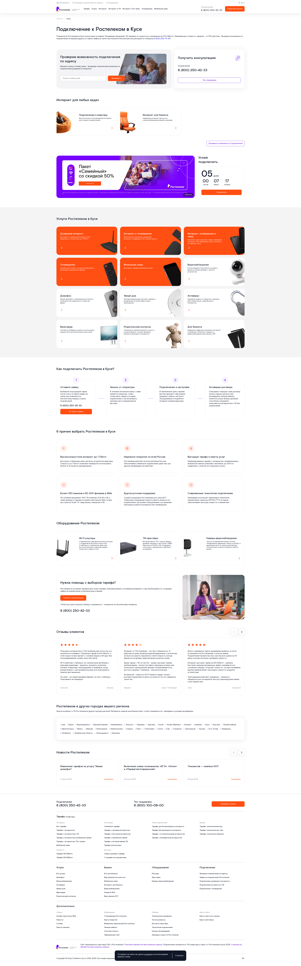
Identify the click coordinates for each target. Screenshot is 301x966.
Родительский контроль (66, 896)
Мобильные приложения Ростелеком (119, 924)
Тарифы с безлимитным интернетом (167, 838)
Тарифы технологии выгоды (211, 826)
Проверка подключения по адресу (89, 3)
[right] (242, 632)
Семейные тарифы (112, 826)
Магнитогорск (68, 729)
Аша (63, 724)
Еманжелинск (116, 724)
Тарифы (86, 9)
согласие (148, 954)
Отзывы (59, 924)
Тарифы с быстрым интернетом (117, 834)
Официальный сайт (112, 935)
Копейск (187, 724)
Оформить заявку (228, 804)
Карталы (151, 724)
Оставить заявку (76, 411)
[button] (150, 37)
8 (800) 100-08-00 (149, 805)
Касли (161, 724)
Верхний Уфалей (100, 724)
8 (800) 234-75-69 (162, 38)
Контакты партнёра (160, 924)
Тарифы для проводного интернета (166, 830)
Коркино (198, 724)
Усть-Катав (213, 729)
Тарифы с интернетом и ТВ (67, 834)
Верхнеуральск (83, 724)
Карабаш (141, 724)
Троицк (202, 729)
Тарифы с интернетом (65, 830)
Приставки (156, 877)
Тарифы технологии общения (212, 834)
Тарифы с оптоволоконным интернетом (168, 834)
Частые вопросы (159, 920)
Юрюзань (116, 733)
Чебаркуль (226, 729)
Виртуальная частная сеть (115, 877)
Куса (243, 3)
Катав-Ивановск (174, 724)
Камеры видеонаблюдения (163, 881)
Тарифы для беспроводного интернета (168, 826)
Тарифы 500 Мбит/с (64, 857)
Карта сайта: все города (210, 916)
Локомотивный (229, 724)
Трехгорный (190, 729)
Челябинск (66, 733)
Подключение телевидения (211, 889)
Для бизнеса (64, 3)
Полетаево (149, 729)
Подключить (221, 192)
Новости (59, 920)
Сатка (160, 729)
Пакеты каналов (62, 927)
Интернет (103, 9)
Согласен (179, 955)
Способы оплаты (111, 931)
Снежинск (177, 729)
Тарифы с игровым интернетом (117, 830)
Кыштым (216, 724)
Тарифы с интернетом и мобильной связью (74, 838)
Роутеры (155, 874)
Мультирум (60, 892)
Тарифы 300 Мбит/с (64, 854)
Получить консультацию (73, 598)
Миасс (80, 729)
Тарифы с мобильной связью (115, 838)
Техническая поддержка (162, 916)
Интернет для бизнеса (113, 885)
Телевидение (147, 9)
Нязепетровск (116, 729)
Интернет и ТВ (115, 9)
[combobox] (83, 78)
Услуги (94, 9)
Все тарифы (61, 826)
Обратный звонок (235, 9)
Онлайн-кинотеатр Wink (66, 916)
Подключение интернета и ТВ (212, 885)
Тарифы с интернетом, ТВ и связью (70, 841)
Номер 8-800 (109, 892)
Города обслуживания (161, 931)
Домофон (60, 877)
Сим (168, 729)
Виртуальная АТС (111, 896)
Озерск (129, 729)
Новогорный (101, 729)
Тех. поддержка (209, 80)
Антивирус (60, 885)
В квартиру (70, 817)
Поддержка (113, 3)
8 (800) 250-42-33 (211, 10)
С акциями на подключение (115, 857)
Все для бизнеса (111, 874)
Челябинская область (83, 733)
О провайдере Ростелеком (115, 916)
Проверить (116, 78)
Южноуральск (102, 733)
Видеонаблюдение (64, 881)
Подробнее (108, 779)
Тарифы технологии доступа (211, 830)
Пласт (138, 729)
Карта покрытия (110, 920)
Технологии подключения (162, 927)
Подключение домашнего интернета (215, 881)
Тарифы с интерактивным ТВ (116, 841)
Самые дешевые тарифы (114, 854)
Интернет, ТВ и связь (131, 9)
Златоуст (130, 724)
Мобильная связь (161, 9)
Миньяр (89, 729)
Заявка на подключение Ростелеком (214, 877)
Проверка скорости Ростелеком (165, 935)
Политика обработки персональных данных (143, 944)
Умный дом (60, 889)
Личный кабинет (110, 927)
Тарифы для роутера (112, 845)
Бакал (70, 724)
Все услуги (60, 874)
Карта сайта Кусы (207, 920)
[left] (234, 632)
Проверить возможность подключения (225, 143)
